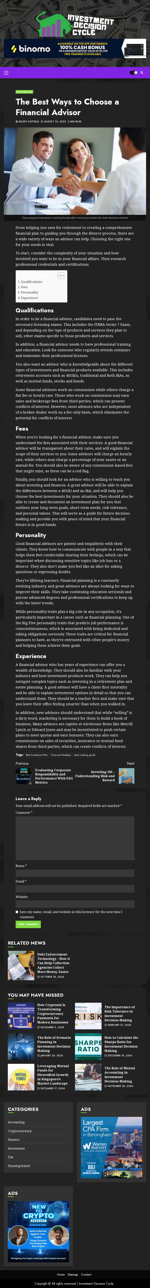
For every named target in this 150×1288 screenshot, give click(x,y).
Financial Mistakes (61, 755)
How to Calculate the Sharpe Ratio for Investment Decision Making (88, 1046)
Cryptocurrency (20, 1131)
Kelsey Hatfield (28, 121)
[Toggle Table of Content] (58, 275)
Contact (86, 1274)
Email (21, 881)
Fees (24, 287)
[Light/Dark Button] (133, 73)
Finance (14, 1139)
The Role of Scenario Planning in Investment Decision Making (21, 1046)
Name (21, 866)
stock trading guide (84, 755)
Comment (24, 812)
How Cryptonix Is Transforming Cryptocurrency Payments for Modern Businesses (21, 1016)
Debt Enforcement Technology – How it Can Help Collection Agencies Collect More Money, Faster (21, 965)
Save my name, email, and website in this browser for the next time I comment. (71, 914)
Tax (10, 1157)
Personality (29, 292)
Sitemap (73, 1274)
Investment (16, 1148)
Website (22, 897)
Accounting (16, 1122)
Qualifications (31, 282)
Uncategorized (24, 91)
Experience (29, 298)
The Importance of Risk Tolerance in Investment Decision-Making (88, 1016)
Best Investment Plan (37, 755)
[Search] (141, 72)
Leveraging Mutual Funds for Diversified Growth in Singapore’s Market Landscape (21, 1077)
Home (61, 1274)
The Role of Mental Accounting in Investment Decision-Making (88, 1077)
